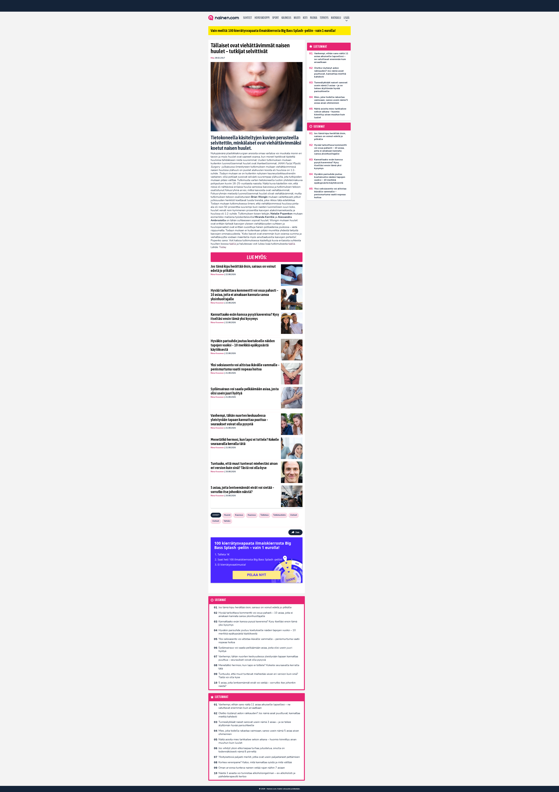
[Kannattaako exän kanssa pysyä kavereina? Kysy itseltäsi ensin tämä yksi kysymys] (291, 323)
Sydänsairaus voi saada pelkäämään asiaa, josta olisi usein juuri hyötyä (245, 391)
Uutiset (293, 515)
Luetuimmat (221, 697)
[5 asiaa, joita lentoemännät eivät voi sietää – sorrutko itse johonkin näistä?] (291, 496)
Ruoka (313, 18)
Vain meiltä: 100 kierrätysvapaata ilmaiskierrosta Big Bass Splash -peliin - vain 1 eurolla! (273, 30)
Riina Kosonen (217, 274)
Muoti (297, 18)
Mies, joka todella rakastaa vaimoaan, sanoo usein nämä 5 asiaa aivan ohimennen (259, 732)
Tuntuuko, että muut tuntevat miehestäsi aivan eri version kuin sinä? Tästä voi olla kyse (244, 465)
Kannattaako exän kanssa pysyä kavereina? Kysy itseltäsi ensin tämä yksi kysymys (245, 316)
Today (222, 247)
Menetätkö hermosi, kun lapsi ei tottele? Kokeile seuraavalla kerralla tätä (245, 441)
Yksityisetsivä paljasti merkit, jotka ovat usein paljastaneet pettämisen (259, 757)
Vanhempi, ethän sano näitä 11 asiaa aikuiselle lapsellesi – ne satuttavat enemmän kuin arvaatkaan (254, 706)
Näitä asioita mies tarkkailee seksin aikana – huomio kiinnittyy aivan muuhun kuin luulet (257, 741)
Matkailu (336, 18)
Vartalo (227, 521)
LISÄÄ (346, 18)
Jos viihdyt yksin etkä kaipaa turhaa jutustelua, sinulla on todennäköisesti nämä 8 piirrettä (252, 749)
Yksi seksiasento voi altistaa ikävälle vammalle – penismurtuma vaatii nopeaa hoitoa (245, 367)
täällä (232, 244)
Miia (212, 58)
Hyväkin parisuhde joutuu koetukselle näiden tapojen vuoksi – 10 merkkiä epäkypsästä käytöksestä (243, 345)
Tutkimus (264, 515)
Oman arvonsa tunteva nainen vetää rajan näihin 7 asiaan (252, 767)
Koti (305, 18)
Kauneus (286, 18)
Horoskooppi (262, 18)
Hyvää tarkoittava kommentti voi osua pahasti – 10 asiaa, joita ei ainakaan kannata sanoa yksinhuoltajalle (244, 294)
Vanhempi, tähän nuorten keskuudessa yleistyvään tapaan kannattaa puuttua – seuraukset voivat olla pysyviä (239, 419)
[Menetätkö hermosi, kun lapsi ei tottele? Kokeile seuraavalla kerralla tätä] (291, 448)
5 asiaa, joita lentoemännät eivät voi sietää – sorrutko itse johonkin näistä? (242, 489)
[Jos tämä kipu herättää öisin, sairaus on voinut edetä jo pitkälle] (291, 275)
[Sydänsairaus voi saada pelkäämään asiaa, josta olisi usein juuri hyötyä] (291, 397)
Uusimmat (220, 600)
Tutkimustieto (279, 515)
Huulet (227, 515)
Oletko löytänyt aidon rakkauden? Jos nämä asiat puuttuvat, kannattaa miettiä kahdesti (259, 714)
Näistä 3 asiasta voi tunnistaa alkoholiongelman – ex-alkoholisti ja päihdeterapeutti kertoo (257, 774)
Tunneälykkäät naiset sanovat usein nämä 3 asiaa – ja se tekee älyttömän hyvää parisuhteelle (255, 723)
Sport (275, 18)
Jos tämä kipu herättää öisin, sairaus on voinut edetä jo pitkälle (243, 268)
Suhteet (247, 18)
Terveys (324, 18)
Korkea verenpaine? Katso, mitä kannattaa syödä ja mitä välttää (255, 762)
